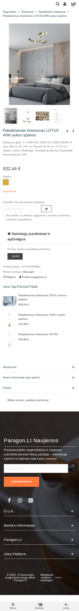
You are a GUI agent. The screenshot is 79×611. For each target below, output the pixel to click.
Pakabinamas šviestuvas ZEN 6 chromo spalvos (42, 297)
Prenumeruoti (21, 481)
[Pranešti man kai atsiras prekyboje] (46, 208)
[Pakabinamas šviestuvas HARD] (67, 131)
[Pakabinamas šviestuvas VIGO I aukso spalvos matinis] (9, 320)
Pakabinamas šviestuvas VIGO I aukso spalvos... (41, 316)
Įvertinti (15, 256)
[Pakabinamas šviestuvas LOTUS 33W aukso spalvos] (73, 131)
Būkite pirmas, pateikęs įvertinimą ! (28, 400)
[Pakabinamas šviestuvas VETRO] (9, 340)
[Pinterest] (30, 500)
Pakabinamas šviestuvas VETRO (38, 334)
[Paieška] (57, 3)
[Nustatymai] (64, 3)
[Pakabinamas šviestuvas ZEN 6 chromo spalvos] (9, 301)
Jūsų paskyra (15, 554)
